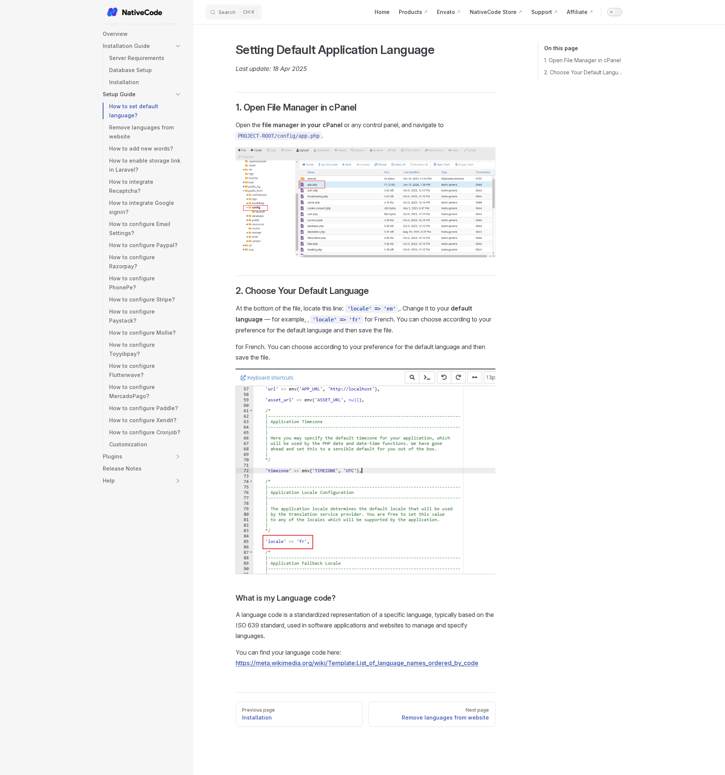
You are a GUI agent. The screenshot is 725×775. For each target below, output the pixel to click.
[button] (142, 46)
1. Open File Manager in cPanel (582, 60)
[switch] (614, 12)
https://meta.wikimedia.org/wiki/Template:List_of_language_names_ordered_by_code (357, 663)
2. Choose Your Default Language (583, 72)
